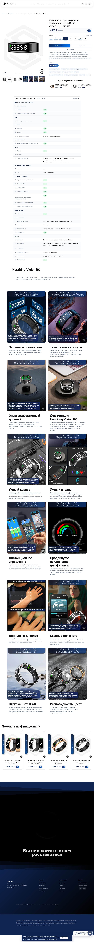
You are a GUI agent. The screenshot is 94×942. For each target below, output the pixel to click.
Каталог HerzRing (52, 3)
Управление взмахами (23, 158)
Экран (19, 150)
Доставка (62, 883)
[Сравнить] (21, 732)
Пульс (76, 72)
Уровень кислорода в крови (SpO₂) (78, 69)
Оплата (61, 885)
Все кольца (42, 883)
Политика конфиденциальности (46, 904)
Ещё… (88, 74)
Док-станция (21, 232)
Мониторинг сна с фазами (56, 74)
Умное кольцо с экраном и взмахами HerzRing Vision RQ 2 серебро (35, 762)
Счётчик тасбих (22, 214)
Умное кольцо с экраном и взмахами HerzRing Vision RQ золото (58, 762)
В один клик (82, 45)
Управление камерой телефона (26, 179)
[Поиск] (82, 4)
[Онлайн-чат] (90, 938)
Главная (32, 3)
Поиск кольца (21, 187)
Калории (67, 74)
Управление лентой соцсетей (25, 202)
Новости (61, 3)
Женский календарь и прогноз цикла (28, 143)
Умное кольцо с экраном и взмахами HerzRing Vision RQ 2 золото (12, 762)
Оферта (57, 904)
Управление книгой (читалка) (25, 206)
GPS (18, 172)
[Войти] (86, 3)
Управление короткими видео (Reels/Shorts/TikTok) (27, 198)
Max (65, 3)
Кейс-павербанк (22, 228)
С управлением (43, 888)
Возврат (62, 890)
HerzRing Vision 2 (54, 65)
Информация (41, 3)
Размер (51, 35)
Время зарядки (21, 225)
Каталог (10, 13)
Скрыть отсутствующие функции (24, 102)
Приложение (74, 74)
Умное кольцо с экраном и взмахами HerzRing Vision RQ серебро (81, 762)
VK (68, 3)
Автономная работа (54, 69)
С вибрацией (42, 890)
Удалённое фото (22, 183)
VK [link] (80, 888)
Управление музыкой (23, 191)
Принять (64, 937)
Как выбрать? (89, 35)
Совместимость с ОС (67, 72)
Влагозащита (65, 69)
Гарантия (62, 888)
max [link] (84, 888)
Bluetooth (20, 169)
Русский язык (21, 259)
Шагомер (82, 74)
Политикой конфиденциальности (32, 939)
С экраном (42, 885)
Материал (20, 239)
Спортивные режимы (55, 72)
